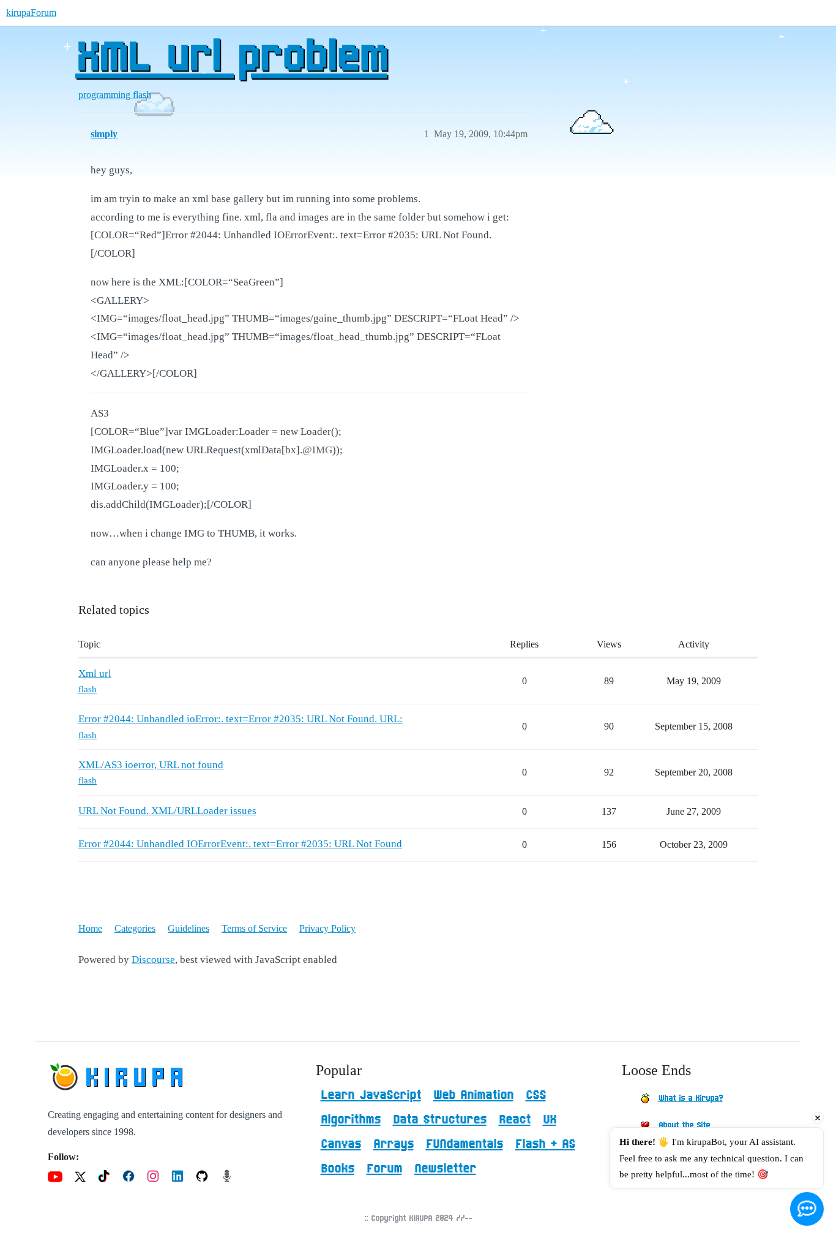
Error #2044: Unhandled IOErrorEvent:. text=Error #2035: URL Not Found (240, 844)
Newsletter (445, 1168)
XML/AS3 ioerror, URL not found (150, 765)
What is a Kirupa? (691, 1098)
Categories (134, 928)
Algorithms (351, 1119)
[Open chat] (807, 1209)
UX (549, 1119)
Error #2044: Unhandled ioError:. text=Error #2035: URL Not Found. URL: (240, 719)
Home (90, 928)
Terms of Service (254, 928)
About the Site (684, 1125)
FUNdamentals (464, 1144)
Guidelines (188, 928)
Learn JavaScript (371, 1095)
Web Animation (473, 1095)
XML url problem (231, 58)
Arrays (393, 1144)
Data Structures (440, 1119)
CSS (536, 1095)
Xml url (94, 673)
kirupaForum (31, 12)
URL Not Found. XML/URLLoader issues (167, 811)
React (515, 1119)
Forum (384, 1168)
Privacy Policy (327, 928)
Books (337, 1168)
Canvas (341, 1144)
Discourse (153, 959)
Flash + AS (545, 1144)
